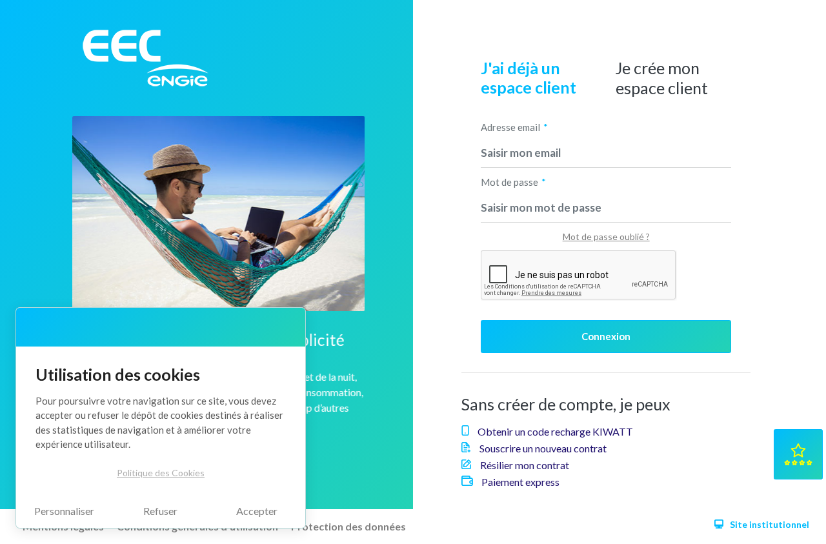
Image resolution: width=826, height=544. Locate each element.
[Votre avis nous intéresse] (798, 454)
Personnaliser (64, 511)
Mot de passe (509, 182)
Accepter (256, 511)
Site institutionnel (769, 524)
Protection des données (348, 526)
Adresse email (510, 127)
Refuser (160, 511)
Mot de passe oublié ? (606, 236)
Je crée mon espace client (662, 77)
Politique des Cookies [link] (161, 472)
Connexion (605, 336)
